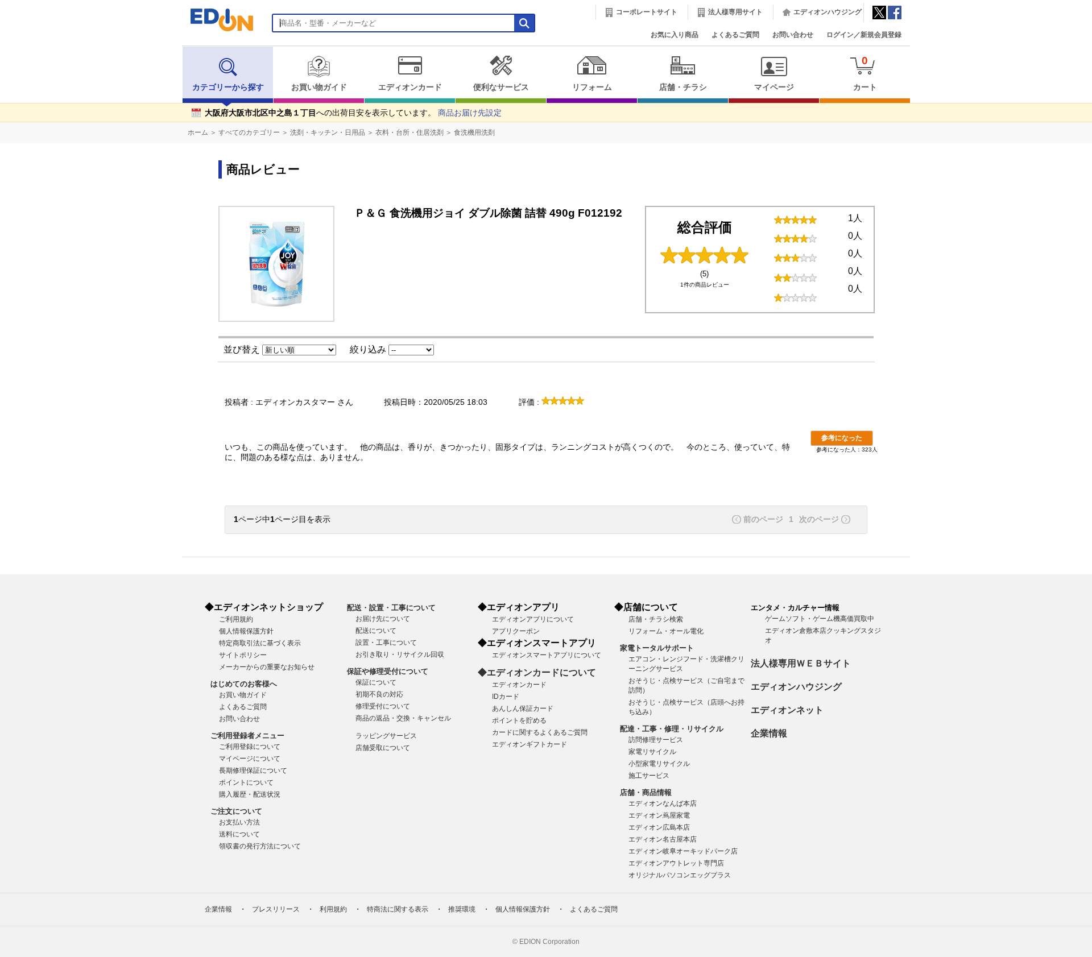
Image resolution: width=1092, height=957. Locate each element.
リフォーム (592, 87)
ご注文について (236, 811)
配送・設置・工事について (391, 607)
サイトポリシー (243, 655)
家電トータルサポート (657, 648)
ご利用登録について (249, 747)
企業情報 (769, 733)
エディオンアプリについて (533, 619)
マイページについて (249, 759)
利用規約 (333, 909)
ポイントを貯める (519, 720)
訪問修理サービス (655, 740)
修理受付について (382, 706)
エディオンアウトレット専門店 (676, 863)
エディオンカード (410, 87)
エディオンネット (787, 710)
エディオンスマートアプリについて (546, 655)
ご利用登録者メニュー (247, 735)
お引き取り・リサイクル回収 (399, 654)
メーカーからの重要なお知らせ (267, 667)
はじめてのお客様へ (243, 684)
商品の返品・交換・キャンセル (403, 718)
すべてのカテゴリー (249, 132)
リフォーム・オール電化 (666, 631)
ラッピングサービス (386, 736)
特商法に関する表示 (397, 909)
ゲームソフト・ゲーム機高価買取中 (819, 619)
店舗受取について (382, 748)
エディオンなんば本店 (662, 803)
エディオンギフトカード (529, 744)
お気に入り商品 (674, 35)
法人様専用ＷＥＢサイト (801, 663)
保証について (375, 682)
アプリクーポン (516, 631)
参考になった (841, 437)
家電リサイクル (652, 752)
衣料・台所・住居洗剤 (409, 132)
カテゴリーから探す (228, 87)
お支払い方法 (239, 822)
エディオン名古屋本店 (662, 839)
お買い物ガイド (319, 87)
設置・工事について (386, 643)
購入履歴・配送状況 (249, 794)
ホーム (198, 132)
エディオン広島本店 (659, 827)
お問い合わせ (792, 35)
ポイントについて (246, 782)
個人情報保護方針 (246, 631)
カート (865, 73)
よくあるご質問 (735, 35)
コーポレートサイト (646, 12)
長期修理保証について (253, 770)
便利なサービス (501, 87)
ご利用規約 (236, 619)
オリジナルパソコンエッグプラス (679, 875)
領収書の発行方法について (260, 846)
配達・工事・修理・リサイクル (671, 728)
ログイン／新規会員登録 (863, 35)
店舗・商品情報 (646, 792)
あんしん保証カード (522, 708)
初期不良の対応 (379, 694)
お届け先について (382, 619)
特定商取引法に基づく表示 (260, 643)
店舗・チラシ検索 (655, 619)
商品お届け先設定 (470, 113)
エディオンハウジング (827, 12)
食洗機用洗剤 (474, 132)
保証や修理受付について (387, 671)
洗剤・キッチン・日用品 (327, 132)
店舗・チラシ (683, 87)
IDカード (505, 697)
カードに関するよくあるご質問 (540, 732)
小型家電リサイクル (659, 764)
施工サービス (648, 776)
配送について (375, 631)
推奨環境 (461, 909)
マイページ (774, 87)
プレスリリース (276, 909)
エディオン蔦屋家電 (659, 815)
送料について (239, 834)
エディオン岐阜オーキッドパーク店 (683, 851)
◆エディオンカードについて (537, 672)
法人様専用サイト (735, 12)
